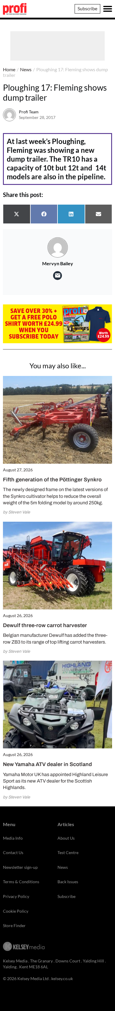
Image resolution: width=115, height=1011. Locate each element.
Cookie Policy (15, 911)
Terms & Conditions (21, 881)
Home (9, 69)
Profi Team (29, 111)
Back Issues (68, 881)
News (26, 69)
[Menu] (107, 8)
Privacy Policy (16, 896)
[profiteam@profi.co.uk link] (57, 275)
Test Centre (68, 852)
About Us (66, 838)
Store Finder (14, 925)
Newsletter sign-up (20, 867)
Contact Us (13, 852)
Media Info (13, 838)
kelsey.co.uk (62, 978)
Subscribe (87, 8)
